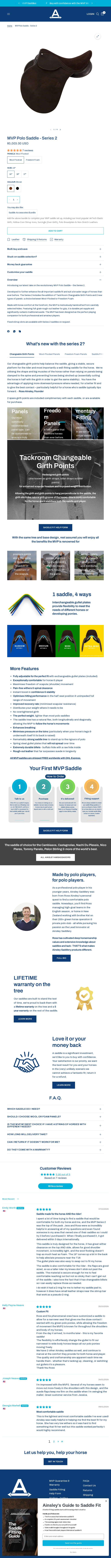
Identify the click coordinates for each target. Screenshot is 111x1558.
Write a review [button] (55, 1186)
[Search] (97, 14)
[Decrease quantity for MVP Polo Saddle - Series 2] (9, 199)
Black (17, 188)
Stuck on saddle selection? (22, 256)
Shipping (88, 1495)
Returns (87, 1490)
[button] (14, 150)
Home (9, 26)
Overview (12, 280)
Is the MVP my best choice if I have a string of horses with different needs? (46, 1125)
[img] (43, 1209)
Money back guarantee (19, 264)
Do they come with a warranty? (28, 1149)
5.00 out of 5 (63, 1174)
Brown (10, 188)
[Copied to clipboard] (20, 331)
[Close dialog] (106, 1501)
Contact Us (89, 1485)
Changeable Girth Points (22, 354)
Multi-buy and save (17, 249)
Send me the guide (73, 1543)
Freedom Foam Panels (76, 354)
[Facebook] (9, 331)
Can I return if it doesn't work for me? (33, 1142)
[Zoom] (97, 36)
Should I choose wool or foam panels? (34, 1116)
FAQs (86, 1480)
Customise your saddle (20, 272)
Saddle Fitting (99, 354)
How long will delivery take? (27, 1134)
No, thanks (73, 1552)
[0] (102, 14)
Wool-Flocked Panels (49, 354)
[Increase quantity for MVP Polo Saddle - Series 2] (17, 199)
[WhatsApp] (15, 331)
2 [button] (54, 1441)
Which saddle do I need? (23, 1109)
